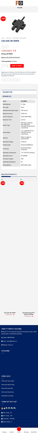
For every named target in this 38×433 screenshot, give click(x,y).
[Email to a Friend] (12, 79)
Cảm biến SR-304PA (9, 313)
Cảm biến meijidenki (31, 72)
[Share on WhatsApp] (3, 79)
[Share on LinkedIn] (18, 79)
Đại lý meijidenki (30, 74)
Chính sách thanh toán (7, 392)
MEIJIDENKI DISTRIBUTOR (7, 76)
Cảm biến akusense (20, 72)
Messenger (26, 432)
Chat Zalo (12, 432)
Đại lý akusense (22, 74)
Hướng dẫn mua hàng (7, 395)
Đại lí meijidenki (13, 74)
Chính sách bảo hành (7, 388)
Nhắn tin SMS (34, 432)
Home (2, 38)
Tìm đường (4, 432)
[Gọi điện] (19, 429)
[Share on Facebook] (6, 79)
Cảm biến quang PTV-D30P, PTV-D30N (28, 313)
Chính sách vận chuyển (7, 381)
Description (7, 92)
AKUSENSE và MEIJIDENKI (19, 38)
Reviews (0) (7, 96)
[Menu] (2, 3)
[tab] (19, 92)
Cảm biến (8, 38)
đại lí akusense (5, 74)
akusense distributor (9, 72)
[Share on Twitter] (9, 79)
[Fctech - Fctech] (19, 3)
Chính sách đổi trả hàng (7, 384)
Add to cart (17, 66)
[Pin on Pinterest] (15, 79)
